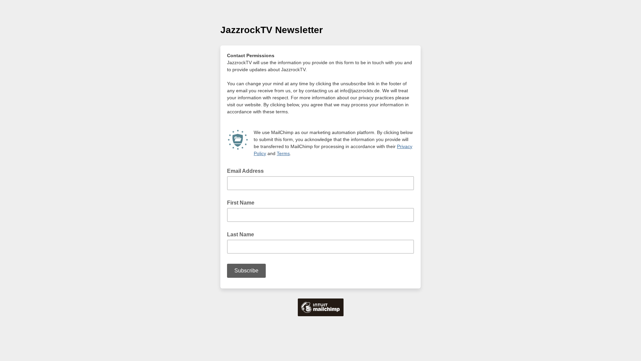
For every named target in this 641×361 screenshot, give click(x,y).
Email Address (247, 170)
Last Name (240, 234)
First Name (240, 203)
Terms (283, 153)
